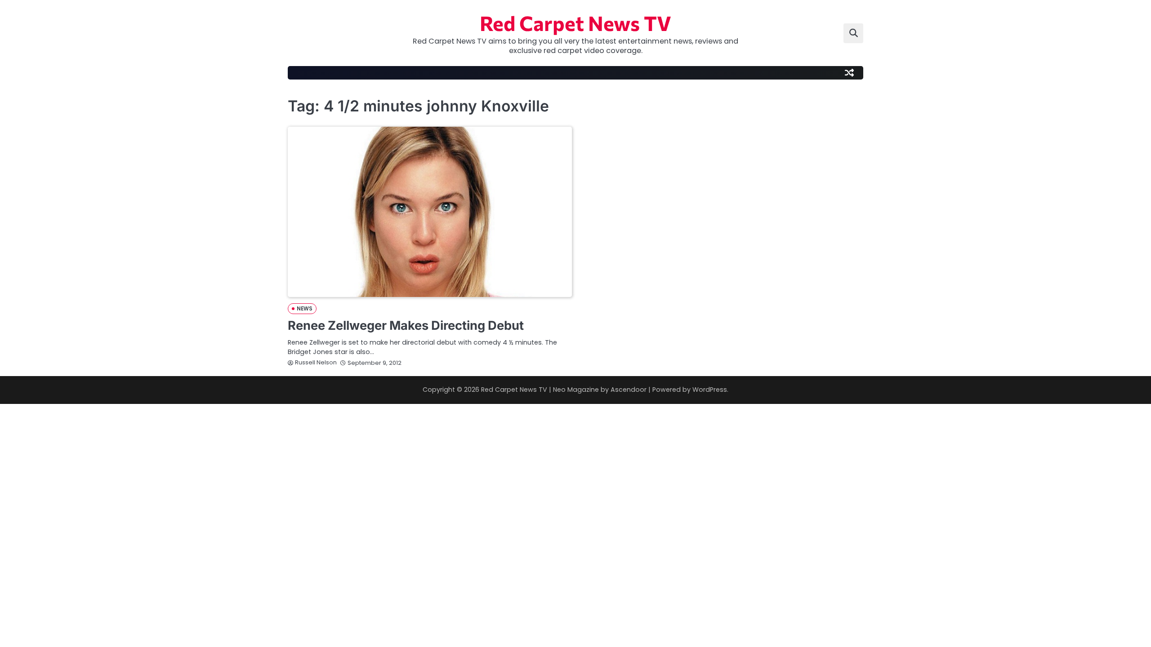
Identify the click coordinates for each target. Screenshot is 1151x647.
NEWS (304, 308)
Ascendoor (629, 389)
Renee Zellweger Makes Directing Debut (406, 325)
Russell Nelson (316, 362)
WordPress (709, 389)
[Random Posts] (849, 73)
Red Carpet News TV (575, 22)
